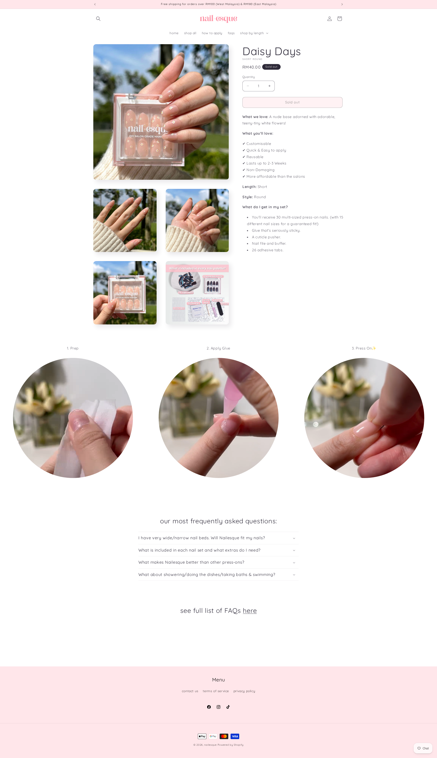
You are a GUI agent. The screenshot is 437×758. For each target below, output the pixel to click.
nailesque (210, 744)
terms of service (216, 691)
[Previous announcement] (95, 4)
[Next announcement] (342, 4)
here (250, 610)
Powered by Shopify (231, 744)
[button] (98, 19)
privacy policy (244, 691)
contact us (190, 691)
